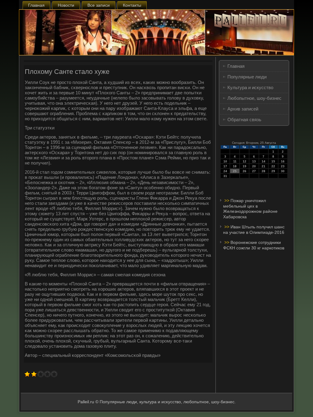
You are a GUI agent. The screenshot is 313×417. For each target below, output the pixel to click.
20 (254, 166)
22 (273, 166)
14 (263, 161)
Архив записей (242, 108)
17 (225, 166)
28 (263, 171)
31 (225, 176)
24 (225, 171)
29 (273, 171)
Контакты (132, 5)
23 (283, 166)
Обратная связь (244, 119)
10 (225, 161)
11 (235, 161)
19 (244, 166)
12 (244, 161)
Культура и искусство (250, 87)
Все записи (98, 5)
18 (235, 166)
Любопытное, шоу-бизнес (254, 98)
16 (283, 161)
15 (273, 161)
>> (227, 200)
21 (263, 166)
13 (254, 161)
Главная (36, 5)
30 (283, 171)
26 (244, 171)
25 (235, 171)
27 (254, 171)
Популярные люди (247, 76)
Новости (66, 5)
